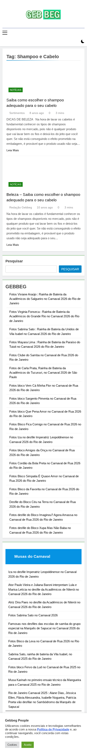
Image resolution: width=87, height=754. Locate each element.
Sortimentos (17, 113)
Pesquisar (14, 261)
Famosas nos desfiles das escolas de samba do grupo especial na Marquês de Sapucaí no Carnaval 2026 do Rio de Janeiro (44, 628)
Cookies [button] (12, 744)
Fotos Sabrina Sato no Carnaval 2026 (33, 615)
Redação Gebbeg (20, 207)
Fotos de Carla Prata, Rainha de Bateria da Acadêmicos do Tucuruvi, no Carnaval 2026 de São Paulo (43, 372)
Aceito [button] (27, 744)
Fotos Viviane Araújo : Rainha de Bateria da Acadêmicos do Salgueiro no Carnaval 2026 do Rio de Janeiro (45, 299)
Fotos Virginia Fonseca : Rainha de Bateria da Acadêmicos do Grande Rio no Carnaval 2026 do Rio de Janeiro (44, 316)
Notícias (15, 90)
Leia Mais (12, 150)
